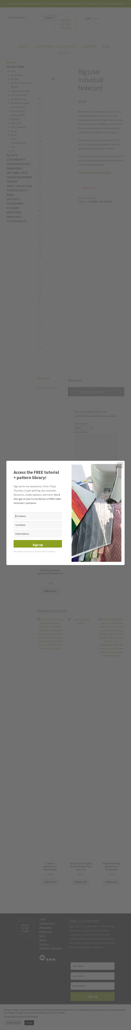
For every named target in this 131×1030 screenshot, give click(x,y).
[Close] (120, 465)
